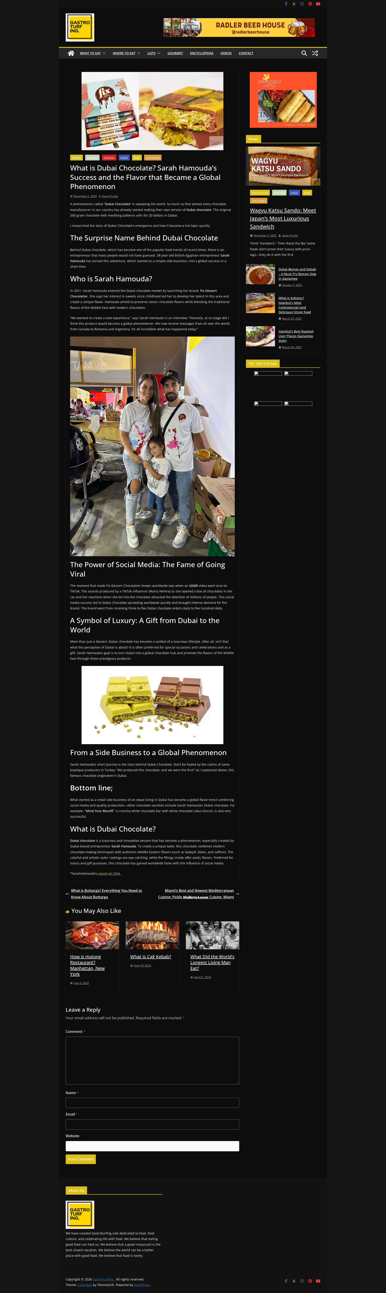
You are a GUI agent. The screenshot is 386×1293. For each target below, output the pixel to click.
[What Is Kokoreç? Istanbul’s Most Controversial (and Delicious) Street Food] (260, 308)
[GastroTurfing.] (71, 53)
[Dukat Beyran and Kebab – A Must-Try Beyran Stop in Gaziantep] (260, 277)
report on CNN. (109, 873)
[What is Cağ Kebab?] (152, 924)
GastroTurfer (110, 196)
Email (72, 1114)
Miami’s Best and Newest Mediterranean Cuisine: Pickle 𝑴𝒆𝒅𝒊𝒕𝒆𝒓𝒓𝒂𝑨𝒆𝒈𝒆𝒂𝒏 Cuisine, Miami (196, 893)
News (137, 157)
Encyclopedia (201, 53)
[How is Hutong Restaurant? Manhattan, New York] (92, 924)
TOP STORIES (153, 157)
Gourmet (175, 53)
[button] (103, 53)
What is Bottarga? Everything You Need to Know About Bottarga (106, 893)
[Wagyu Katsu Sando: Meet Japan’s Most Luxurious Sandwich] (283, 166)
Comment (75, 1031)
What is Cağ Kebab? (150, 957)
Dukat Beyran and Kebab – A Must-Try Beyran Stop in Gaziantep (297, 274)
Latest (124, 157)
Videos (226, 53)
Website (72, 1135)
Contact (246, 53)
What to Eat (90, 53)
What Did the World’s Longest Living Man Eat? (212, 962)
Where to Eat (124, 53)
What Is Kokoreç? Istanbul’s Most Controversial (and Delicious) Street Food (295, 305)
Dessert (76, 157)
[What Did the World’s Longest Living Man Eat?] (212, 924)
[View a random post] (315, 53)
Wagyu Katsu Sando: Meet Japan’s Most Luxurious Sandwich (283, 218)
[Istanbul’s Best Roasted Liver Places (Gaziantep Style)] (260, 339)
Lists (151, 53)
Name (72, 1092)
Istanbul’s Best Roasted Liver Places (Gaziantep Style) (296, 336)
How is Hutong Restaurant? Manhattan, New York (87, 965)
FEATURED (92, 157)
